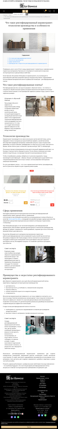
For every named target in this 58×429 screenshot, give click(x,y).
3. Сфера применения (14, 61)
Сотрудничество (43, 390)
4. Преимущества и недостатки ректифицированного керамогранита (27, 63)
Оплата (42, 382)
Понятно (29, 427)
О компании (42, 385)
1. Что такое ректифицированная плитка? (19, 58)
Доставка (42, 383)
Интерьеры (42, 387)
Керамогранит (42, 399)
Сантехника (42, 394)
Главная (5, 15)
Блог (10, 15)
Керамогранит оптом (42, 378)
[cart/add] (26, 202)
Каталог (42, 376)
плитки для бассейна (15, 219)
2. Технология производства (15, 60)
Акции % (42, 380)
